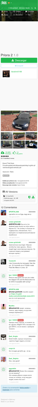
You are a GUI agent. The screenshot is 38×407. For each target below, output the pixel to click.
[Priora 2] (19, 121)
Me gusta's (20, 153)
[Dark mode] (32, 8)
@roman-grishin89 (15, 292)
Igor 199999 (13, 275)
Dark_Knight (13, 336)
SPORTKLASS (14, 212)
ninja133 (12, 348)
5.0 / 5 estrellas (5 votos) (7, 158)
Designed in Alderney (8, 399)
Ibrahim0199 (16, 71)
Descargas (8, 153)
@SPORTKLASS (14, 224)
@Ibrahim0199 (14, 308)
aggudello (12, 368)
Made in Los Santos (7, 401)
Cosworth (12, 261)
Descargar (20, 60)
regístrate (6, 390)
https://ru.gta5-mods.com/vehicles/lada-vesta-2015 (22, 295)
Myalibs (11, 306)
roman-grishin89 (15, 222)
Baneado (20, 275)
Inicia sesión (24, 388)
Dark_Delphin (14, 358)
